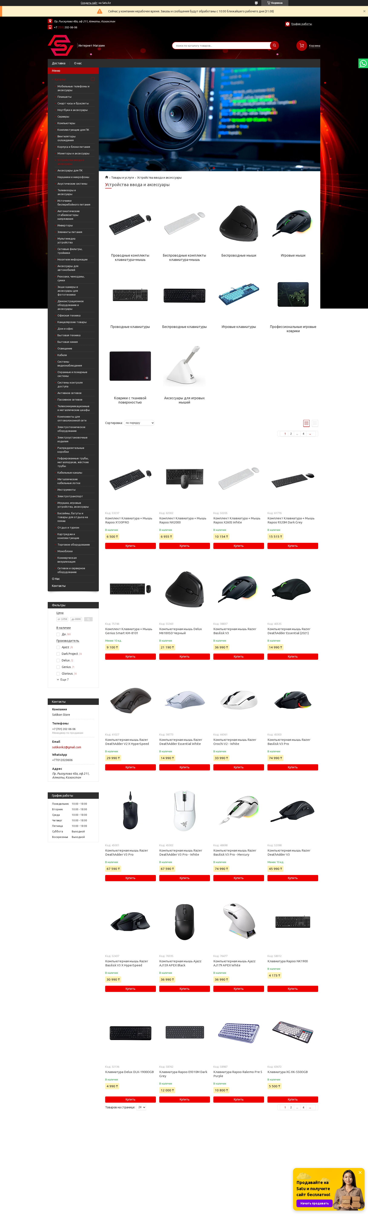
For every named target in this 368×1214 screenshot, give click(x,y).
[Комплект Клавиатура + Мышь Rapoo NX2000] (184, 479)
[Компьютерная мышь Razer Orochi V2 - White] (238, 700)
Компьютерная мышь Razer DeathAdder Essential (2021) (288, 631)
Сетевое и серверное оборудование (71, 570)
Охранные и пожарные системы (72, 374)
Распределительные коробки (71, 449)
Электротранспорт (70, 496)
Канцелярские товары (72, 321)
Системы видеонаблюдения (70, 363)
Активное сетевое (70, 392)
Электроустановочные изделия (73, 439)
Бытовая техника (69, 335)
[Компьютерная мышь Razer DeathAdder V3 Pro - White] (184, 811)
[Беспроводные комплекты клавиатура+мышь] (184, 223)
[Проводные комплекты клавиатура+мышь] (130, 223)
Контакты (59, 586)
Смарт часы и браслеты (73, 103)
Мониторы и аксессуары (73, 153)
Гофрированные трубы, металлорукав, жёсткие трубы (73, 462)
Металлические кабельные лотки (69, 481)
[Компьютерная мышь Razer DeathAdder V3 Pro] (130, 811)
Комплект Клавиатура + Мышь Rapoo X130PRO (128, 520)
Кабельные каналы (70, 472)
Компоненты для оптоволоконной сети (72, 418)
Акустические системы (72, 183)
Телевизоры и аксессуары (67, 192)
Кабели (62, 354)
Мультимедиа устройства (66, 240)
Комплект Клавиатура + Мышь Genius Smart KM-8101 (128, 631)
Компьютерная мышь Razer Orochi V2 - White (234, 742)
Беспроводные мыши (238, 255)
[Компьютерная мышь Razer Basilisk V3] (238, 589)
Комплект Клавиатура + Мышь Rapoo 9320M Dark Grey (291, 520)
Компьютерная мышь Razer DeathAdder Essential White (180, 742)
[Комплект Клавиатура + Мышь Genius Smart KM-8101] (130, 589)
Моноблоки (65, 551)
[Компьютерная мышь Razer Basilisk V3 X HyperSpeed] (130, 921)
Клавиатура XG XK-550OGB (287, 1072)
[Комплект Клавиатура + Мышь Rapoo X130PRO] (130, 479)
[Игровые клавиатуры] (238, 294)
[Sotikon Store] (60, 45)
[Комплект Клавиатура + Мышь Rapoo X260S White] (238, 479)
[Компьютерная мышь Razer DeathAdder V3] (292, 811)
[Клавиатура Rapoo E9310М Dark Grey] (184, 1032)
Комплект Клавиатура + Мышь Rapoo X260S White (236, 520)
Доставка (58, 63)
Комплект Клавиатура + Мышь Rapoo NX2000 (182, 520)
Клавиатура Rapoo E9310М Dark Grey (183, 1074)
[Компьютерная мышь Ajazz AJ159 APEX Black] (184, 921)
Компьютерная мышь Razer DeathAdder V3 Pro (126, 852)
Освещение (65, 348)
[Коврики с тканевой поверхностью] (130, 366)
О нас (78, 63)
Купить (130, 545)
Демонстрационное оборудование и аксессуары (71, 305)
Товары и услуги (122, 177)
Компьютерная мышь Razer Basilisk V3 (234, 631)
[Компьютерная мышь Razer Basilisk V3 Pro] (292, 700)
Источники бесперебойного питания (74, 202)
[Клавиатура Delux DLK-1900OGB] (130, 1032)
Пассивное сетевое (70, 399)
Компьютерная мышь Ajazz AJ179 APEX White (234, 963)
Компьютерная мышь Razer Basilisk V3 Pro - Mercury (234, 852)
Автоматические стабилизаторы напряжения (69, 215)
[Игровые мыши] (293, 223)
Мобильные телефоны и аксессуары (73, 88)
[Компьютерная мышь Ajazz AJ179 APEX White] (238, 921)
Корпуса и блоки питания (74, 146)
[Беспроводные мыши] (238, 223)
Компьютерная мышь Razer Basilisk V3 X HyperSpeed (126, 963)
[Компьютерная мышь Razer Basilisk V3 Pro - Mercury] (238, 811)
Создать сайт (89, 2)
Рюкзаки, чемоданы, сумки (71, 278)
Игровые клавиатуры (239, 327)
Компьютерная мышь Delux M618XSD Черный (180, 631)
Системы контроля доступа (70, 384)
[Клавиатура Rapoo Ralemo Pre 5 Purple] (238, 1032)
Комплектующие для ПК (73, 129)
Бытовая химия (68, 341)
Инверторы (65, 225)
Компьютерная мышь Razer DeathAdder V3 (288, 852)
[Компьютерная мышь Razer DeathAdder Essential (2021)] (292, 589)
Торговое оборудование (74, 544)
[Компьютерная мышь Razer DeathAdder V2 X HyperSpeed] (130, 700)
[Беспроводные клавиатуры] (184, 294)
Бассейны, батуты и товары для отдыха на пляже (73, 517)
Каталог (60, 79)
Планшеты (65, 96)
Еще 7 (64, 679)
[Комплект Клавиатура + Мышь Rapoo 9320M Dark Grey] (292, 479)
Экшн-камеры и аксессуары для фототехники (68, 290)
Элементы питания (70, 231)
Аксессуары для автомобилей (68, 267)
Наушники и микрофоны (73, 176)
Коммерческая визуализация (67, 559)
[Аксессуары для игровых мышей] (184, 366)
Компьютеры (66, 123)
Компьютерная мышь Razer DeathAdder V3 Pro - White (180, 852)
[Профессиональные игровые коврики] (293, 294)
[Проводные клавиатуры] (130, 294)
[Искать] (274, 45)
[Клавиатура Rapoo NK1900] (292, 921)
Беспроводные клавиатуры (184, 327)
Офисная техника (69, 315)
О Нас (56, 578)
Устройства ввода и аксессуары (71, 161)
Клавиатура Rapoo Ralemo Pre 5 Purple (237, 1074)
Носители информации (73, 259)
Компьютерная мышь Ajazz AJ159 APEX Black (180, 963)
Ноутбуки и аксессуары (73, 109)
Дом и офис (65, 328)
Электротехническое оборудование (71, 428)
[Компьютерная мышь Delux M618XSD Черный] (184, 589)
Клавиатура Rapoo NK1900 (287, 961)
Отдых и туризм (68, 527)
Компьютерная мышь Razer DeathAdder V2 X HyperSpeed (127, 742)
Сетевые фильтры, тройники (70, 250)
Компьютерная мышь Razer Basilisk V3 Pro (288, 742)
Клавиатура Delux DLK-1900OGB (129, 1072)
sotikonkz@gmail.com (66, 747)
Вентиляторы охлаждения (67, 138)
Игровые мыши (293, 255)
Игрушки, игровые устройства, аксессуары (73, 504)
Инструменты (67, 489)
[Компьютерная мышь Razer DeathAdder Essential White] (184, 700)
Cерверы (63, 116)
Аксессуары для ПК (70, 170)
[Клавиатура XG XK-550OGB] (292, 1032)
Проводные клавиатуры (130, 327)
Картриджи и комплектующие (68, 536)
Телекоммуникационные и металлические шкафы (74, 408)
